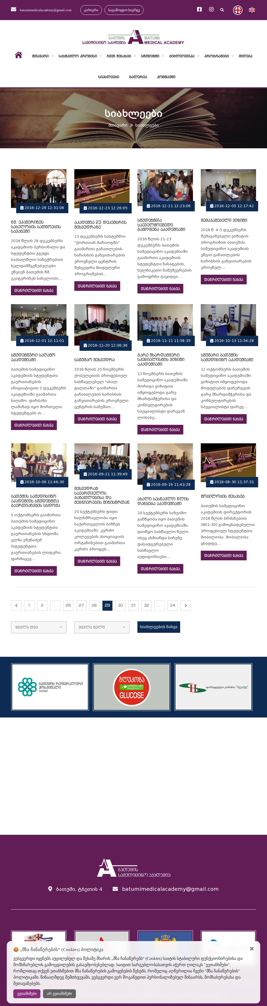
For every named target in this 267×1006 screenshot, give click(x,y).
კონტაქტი (166, 77)
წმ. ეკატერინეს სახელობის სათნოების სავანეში (36, 226)
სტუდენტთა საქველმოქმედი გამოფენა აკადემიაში (161, 225)
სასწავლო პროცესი (78, 56)
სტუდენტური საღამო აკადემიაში (33, 357)
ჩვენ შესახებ (119, 56)
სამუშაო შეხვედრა (94, 359)
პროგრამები (216, 56)
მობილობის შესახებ (223, 496)
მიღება (245, 56)
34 (172, 605)
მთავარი (40, 56)
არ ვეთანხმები (59, 994)
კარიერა (91, 10)
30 (120, 605)
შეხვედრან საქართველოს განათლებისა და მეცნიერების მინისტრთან (101, 495)
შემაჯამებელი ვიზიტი (224, 220)
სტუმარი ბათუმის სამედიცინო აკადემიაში (227, 357)
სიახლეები (108, 77)
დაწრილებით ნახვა (33, 290)
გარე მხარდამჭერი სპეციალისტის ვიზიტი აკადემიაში (160, 359)
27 (81, 605)
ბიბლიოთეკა (182, 56)
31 (133, 605)
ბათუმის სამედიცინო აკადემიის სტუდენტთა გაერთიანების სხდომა (35, 501)
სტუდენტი (150, 56)
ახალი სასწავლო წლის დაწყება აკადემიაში (163, 501)
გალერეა (138, 77)
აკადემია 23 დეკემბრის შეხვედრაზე (100, 225)
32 (146, 605)
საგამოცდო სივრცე (124, 10)
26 (68, 605)
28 (94, 605)
